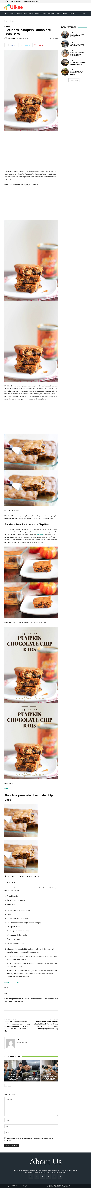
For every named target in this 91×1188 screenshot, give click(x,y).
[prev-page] (5, 1085)
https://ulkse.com (22, 1042)
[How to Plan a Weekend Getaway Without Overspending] (49, 1070)
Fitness (12, 21)
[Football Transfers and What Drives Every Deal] (31, 1070)
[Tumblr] (54, 1176)
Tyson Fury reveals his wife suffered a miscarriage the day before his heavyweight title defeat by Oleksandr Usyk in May (17, 1026)
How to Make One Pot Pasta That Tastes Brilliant (76, 72)
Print (6, 789)
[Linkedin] (42, 1176)
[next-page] (9, 1085)
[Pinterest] (48, 1176)
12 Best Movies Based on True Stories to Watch (78, 63)
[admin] (6, 38)
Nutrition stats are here (12, 982)
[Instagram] (37, 1176)
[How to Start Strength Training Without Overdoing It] (13, 1070)
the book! (40, 534)
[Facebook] (31, 1176)
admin (12, 38)
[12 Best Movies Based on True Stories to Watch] (65, 62)
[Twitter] (60, 1176)
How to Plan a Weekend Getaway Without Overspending (49, 1078)
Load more (73, 80)
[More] (49, 45)
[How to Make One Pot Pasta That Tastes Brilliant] (65, 72)
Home (6, 21)
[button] (84, 13)
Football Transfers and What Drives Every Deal (31, 1078)
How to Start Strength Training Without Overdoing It (13, 1078)
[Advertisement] (31, 154)
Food (13, 1074)
